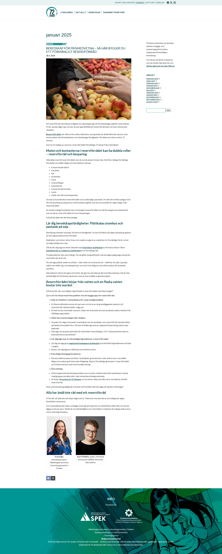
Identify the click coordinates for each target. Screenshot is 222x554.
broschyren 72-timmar (70, 379)
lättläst (150, 2)
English (160, 2)
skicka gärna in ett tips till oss (160, 66)
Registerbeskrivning (111, 538)
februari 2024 (152, 93)
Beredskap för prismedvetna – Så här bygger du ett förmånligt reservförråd (85, 49)
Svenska (140, 2)
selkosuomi (128, 2)
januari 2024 (151, 95)
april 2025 (150, 81)
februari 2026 (152, 79)
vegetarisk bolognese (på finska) (84, 343)
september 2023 (152, 99)
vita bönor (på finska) (92, 247)
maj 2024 (149, 90)
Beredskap (94, 12)
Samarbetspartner (114, 12)
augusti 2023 (151, 102)
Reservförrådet (53, 134)
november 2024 (152, 88)
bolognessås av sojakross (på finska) (63, 250)
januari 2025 (151, 86)
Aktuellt (81, 12)
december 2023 (152, 97)
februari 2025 (152, 83)
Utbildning (66, 12)
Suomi (118, 2)
